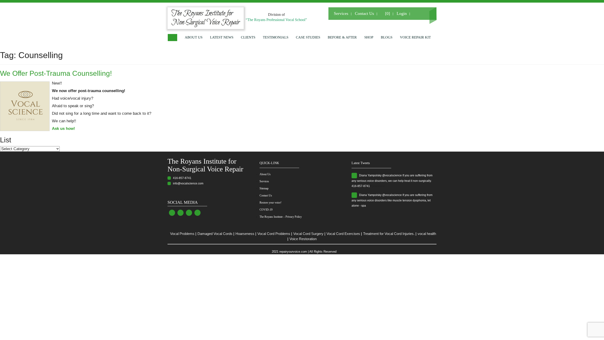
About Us (193, 37)
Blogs (386, 37)
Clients (248, 37)
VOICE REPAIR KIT (415, 37)
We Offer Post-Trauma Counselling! (56, 73)
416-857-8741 (181, 178)
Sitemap (264, 188)
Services (341, 13)
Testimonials (275, 37)
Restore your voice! (270, 202)
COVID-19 (266, 209)
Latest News (221, 37)
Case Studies (308, 37)
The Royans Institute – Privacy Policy (281, 216)
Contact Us (364, 13)
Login (402, 13)
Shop (368, 37)
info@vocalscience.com (187, 183)
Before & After (342, 37)
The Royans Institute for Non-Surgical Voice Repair (205, 165)
